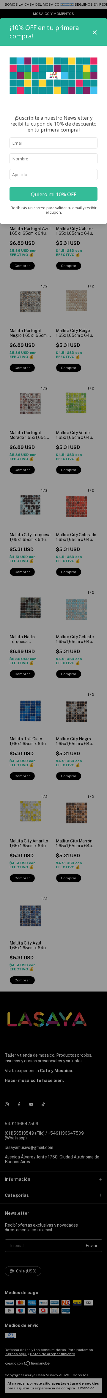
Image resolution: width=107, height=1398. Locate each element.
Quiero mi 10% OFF (53, 194)
